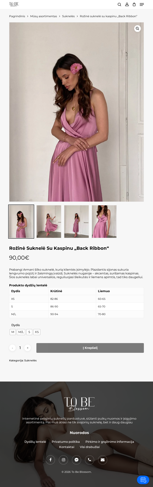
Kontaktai (66, 447)
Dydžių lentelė (35, 442)
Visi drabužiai (90, 447)
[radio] (12, 332)
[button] (142, 4)
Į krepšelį (90, 348)
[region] (76, 301)
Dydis (15, 325)
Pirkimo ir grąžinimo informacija (109, 442)
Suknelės (30, 360)
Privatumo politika (66, 442)
